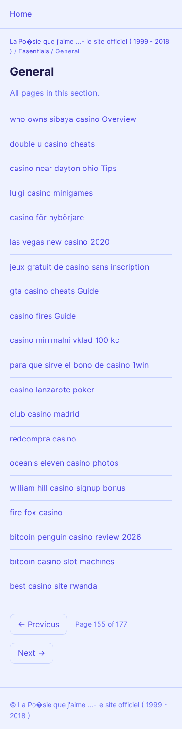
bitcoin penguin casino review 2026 (75, 537)
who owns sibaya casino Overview (73, 119)
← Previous (38, 624)
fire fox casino (36, 512)
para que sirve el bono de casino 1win (79, 365)
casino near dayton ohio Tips (63, 168)
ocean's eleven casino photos (64, 463)
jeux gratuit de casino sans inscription (79, 266)
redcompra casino (43, 438)
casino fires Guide (43, 316)
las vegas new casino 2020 (60, 242)
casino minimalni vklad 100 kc (64, 340)
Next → (31, 653)
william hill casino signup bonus (67, 487)
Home (21, 13)
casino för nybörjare (47, 217)
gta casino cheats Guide (54, 291)
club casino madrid (45, 414)
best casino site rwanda (53, 586)
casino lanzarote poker (52, 389)
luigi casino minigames (51, 193)
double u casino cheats (52, 144)
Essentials (33, 51)
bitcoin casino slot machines (62, 561)
